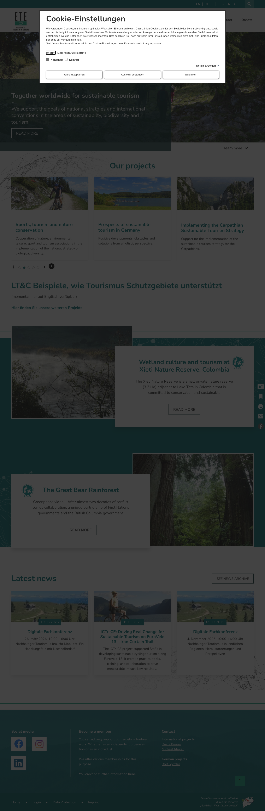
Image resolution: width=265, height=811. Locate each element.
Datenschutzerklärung (71, 52)
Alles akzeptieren (74, 74)
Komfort (74, 59)
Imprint (50, 52)
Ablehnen (190, 74)
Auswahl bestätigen (132, 74)
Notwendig (57, 59)
